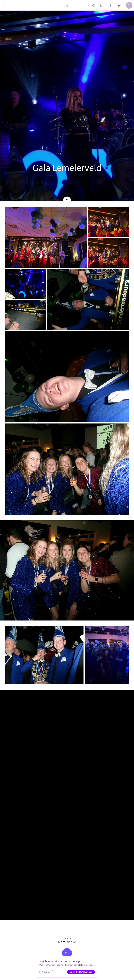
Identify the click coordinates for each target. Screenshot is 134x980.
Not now (46, 972)
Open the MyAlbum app (81, 971)
